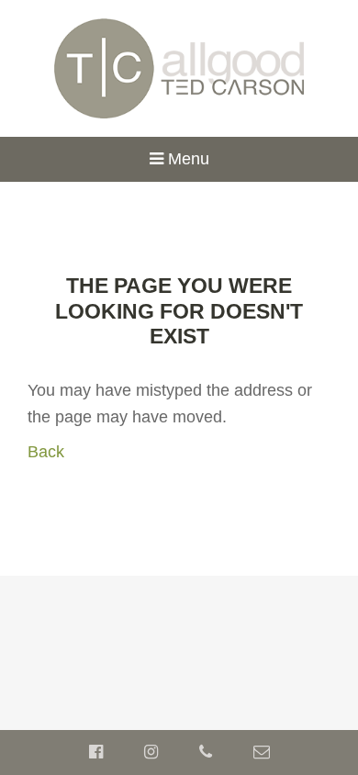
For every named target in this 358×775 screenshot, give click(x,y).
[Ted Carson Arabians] (179, 67)
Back (46, 452)
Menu (186, 159)
